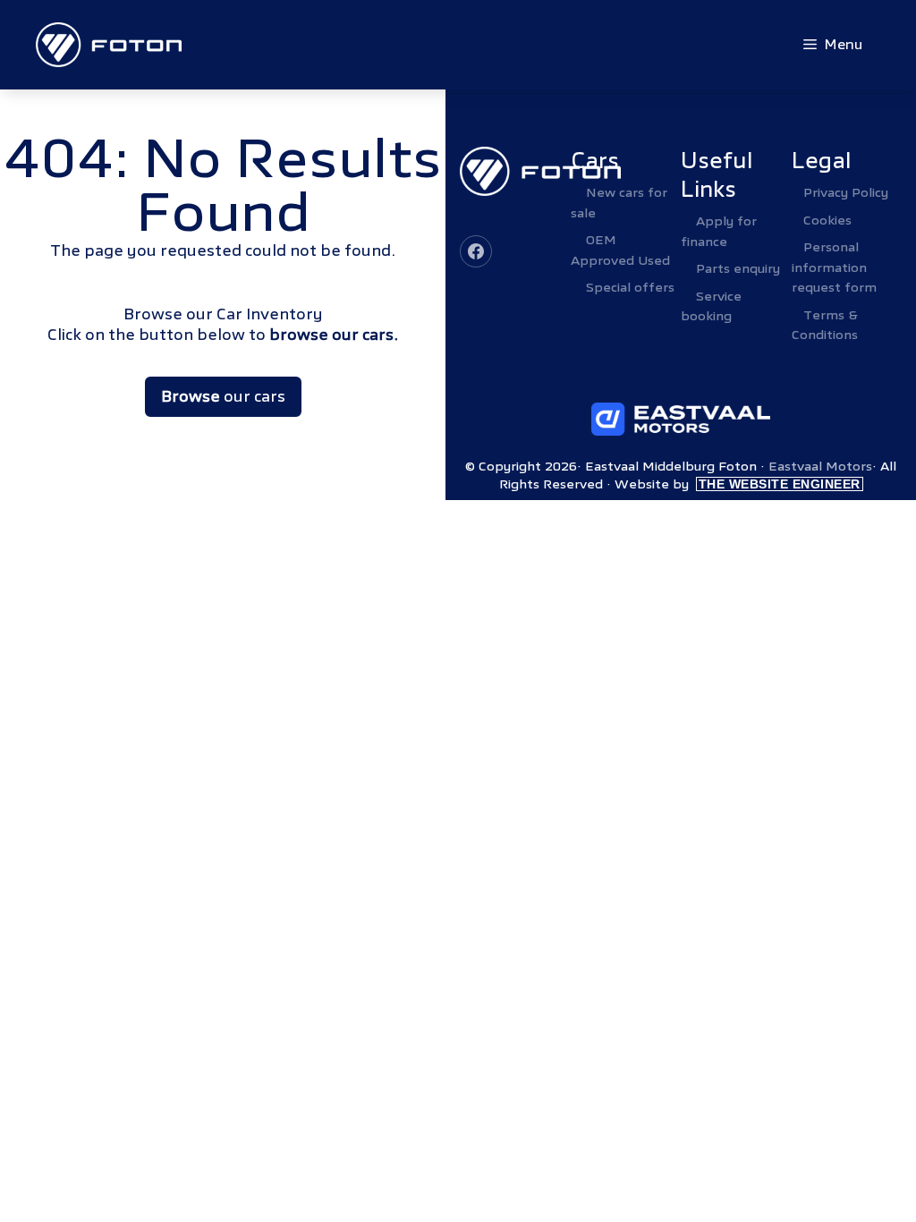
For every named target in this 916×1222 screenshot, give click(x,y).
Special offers (630, 287)
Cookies (827, 220)
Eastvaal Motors (820, 466)
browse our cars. (333, 335)
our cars (223, 396)
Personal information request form (834, 267)
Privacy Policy (845, 192)
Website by (738, 484)
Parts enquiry (738, 268)
